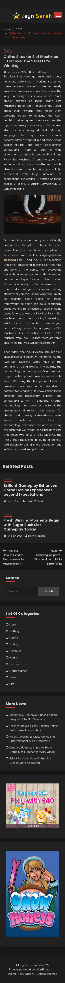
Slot (11, 684)
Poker (13, 677)
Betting (14, 631)
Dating (13, 644)
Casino (8, 50)
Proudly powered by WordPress (30, 969)
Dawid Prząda (40, 72)
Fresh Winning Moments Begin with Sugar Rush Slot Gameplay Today (31, 525)
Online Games (18, 670)
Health (13, 657)
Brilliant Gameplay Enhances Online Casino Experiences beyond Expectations (30, 490)
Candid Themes (47, 973)
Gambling (15, 651)
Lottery (14, 664)
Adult (12, 624)
